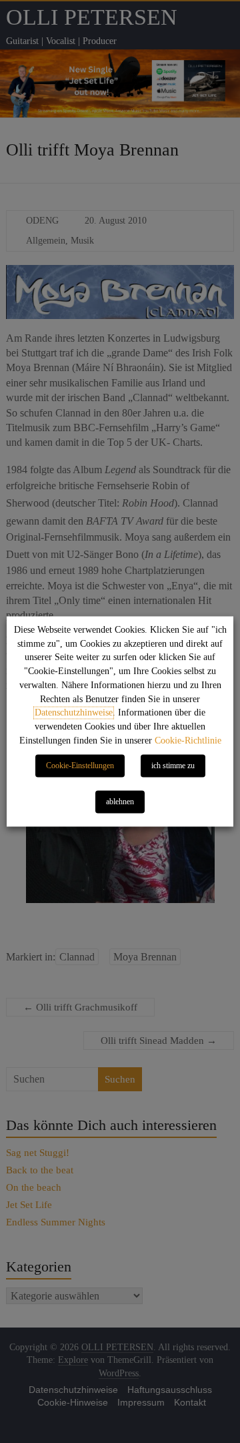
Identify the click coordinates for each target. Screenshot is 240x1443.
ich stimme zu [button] (173, 766)
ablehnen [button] (120, 802)
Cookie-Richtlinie (188, 741)
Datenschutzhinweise (74, 713)
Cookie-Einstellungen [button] (80, 766)
